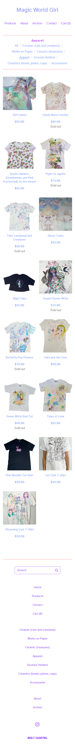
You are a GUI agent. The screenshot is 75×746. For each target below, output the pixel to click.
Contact (52, 23)
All (16, 45)
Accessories (59, 63)
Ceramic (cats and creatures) (41, 45)
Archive (37, 23)
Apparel (24, 57)
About (24, 23)
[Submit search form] (56, 570)
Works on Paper (22, 51)
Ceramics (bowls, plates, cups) (27, 63)
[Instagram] (37, 724)
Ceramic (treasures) (49, 51)
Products (10, 23)
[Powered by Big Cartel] (37, 738)
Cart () (66, 23)
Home (37, 587)
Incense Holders (44, 57)
